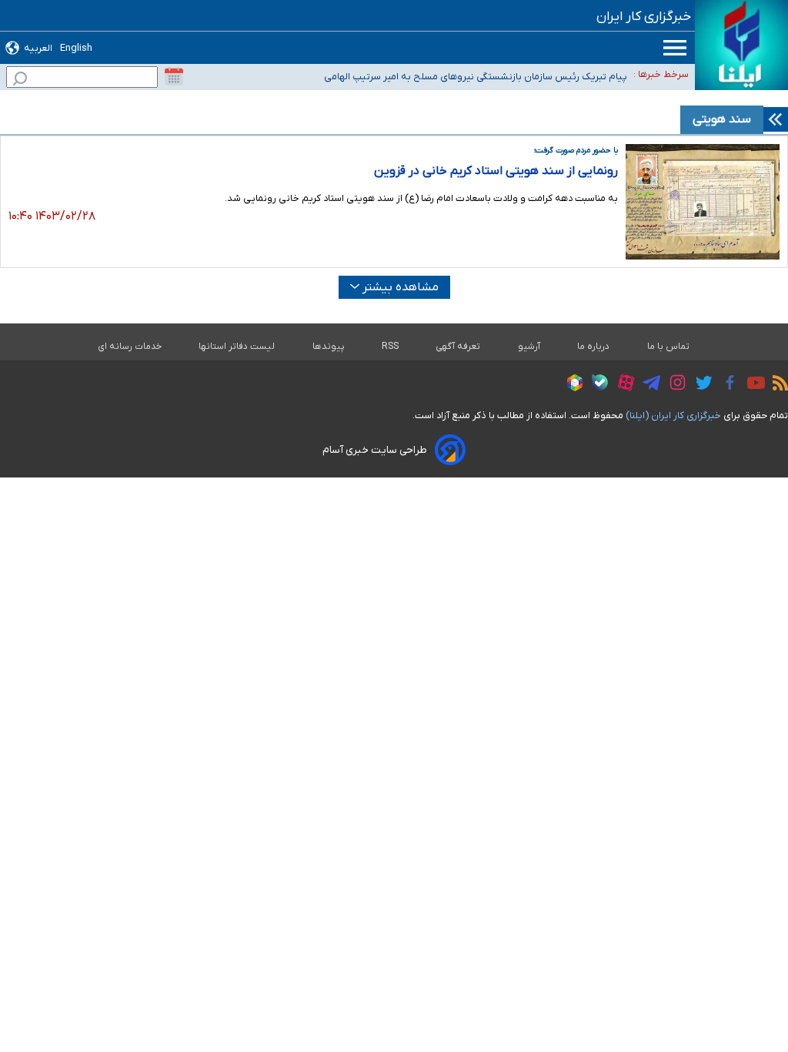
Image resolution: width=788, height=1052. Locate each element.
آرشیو (529, 346)
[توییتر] (700, 385)
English (76, 48)
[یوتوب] (752, 385)
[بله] (596, 385)
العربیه (38, 48)
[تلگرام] (647, 385)
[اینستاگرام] (673, 385)
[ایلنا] (741, 45)
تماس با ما (668, 346)
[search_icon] (20, 80)
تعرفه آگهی (458, 346)
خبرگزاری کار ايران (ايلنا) (673, 415)
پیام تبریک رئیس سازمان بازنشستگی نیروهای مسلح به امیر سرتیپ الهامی (475, 76)
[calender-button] (174, 77)
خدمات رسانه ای (130, 346)
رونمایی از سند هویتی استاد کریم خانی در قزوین (496, 171)
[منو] (675, 48)
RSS (390, 346)
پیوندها (328, 346)
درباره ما (593, 346)
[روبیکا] (571, 385)
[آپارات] (622, 385)
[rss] (776, 385)
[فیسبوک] (726, 385)
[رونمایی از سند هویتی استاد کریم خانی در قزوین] (703, 202)
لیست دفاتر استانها (237, 346)
